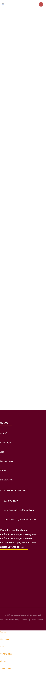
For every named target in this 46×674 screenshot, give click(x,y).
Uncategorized (9, 53)
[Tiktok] (32, 624)
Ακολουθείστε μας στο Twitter (16, 538)
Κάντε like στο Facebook (13, 530)
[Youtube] (28, 624)
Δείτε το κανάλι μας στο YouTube (18, 542)
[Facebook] (14, 624)
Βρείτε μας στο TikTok (12, 547)
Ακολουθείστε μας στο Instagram (18, 534)
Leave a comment (32, 56)
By (24, 53)
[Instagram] (18, 624)
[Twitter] (23, 624)
